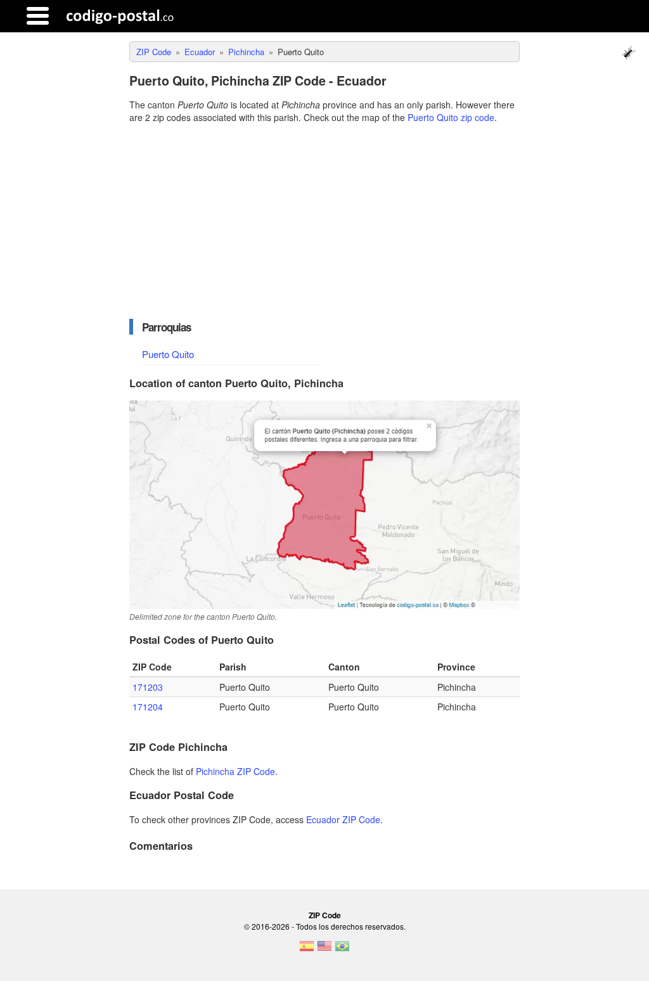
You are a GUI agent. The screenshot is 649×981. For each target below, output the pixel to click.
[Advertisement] (324, 221)
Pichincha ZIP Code (235, 771)
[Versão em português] (342, 950)
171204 (147, 706)
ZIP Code (325, 915)
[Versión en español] (307, 950)
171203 (147, 687)
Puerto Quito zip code (451, 117)
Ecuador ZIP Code (343, 819)
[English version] (324, 950)
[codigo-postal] (120, 16)
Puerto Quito (168, 354)
